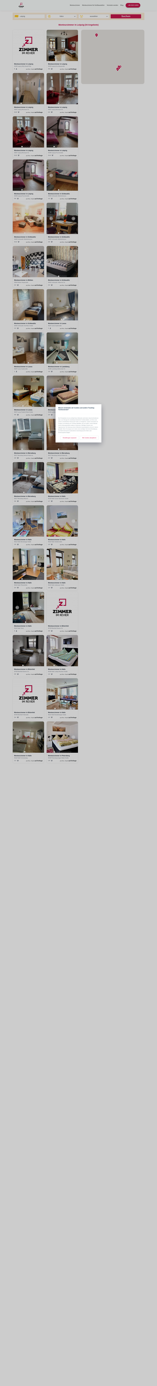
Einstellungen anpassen (70, 437)
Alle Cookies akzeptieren (89, 437)
